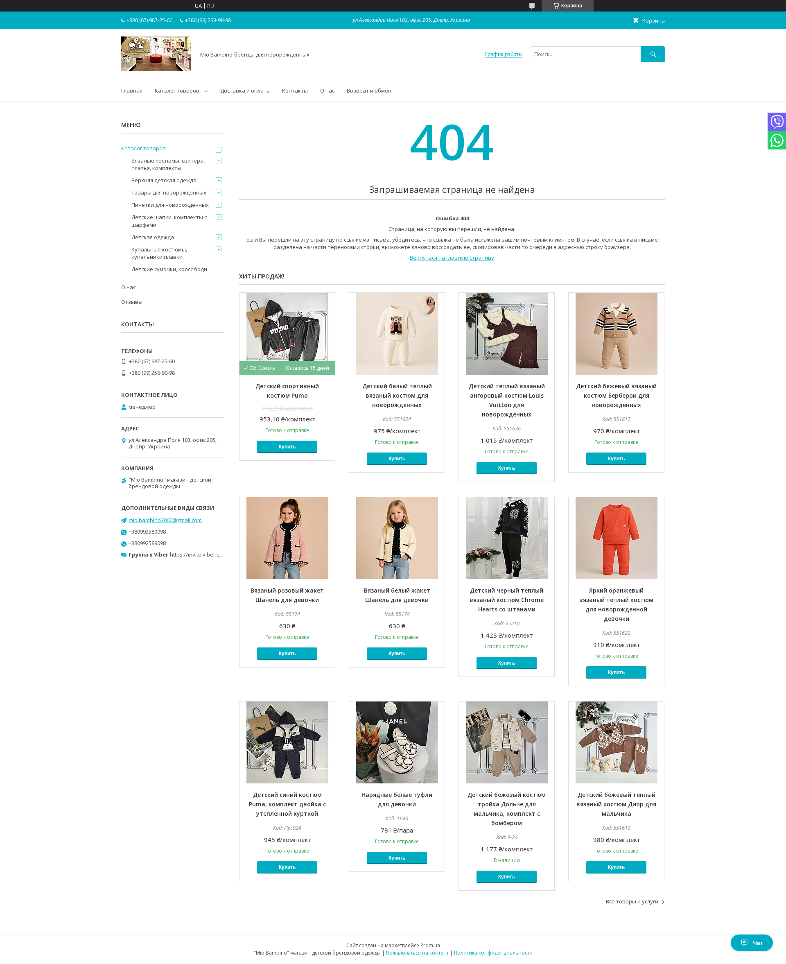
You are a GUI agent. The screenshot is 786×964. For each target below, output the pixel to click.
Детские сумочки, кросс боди (169, 269)
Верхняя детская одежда (163, 180)
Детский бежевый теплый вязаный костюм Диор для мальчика (616, 804)
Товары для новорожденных (168, 192)
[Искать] (653, 54)
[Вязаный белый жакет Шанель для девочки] (397, 538)
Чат (758, 942)
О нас (327, 90)
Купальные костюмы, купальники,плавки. (159, 253)
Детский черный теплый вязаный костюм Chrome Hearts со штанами (507, 599)
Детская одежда (152, 237)
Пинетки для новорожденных (170, 204)
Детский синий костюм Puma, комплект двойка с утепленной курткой (287, 804)
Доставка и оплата (245, 90)
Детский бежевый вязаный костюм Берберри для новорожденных (616, 395)
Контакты (295, 90)
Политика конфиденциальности (493, 952)
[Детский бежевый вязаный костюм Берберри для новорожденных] (616, 334)
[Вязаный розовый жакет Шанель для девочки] (287, 538)
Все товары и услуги (632, 901)
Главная (131, 90)
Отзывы (131, 301)
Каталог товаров (177, 90)
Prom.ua (430, 945)
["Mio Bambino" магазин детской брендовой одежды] (156, 69)
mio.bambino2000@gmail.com (165, 520)
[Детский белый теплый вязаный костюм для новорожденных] (397, 334)
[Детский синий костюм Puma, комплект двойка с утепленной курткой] (287, 742)
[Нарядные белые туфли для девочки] (397, 742)
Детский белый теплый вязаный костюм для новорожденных (397, 395)
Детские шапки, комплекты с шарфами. (169, 220)
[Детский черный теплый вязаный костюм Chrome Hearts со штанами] (506, 538)
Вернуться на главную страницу (452, 257)
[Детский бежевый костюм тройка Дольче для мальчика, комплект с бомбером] (506, 742)
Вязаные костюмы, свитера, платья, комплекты (168, 164)
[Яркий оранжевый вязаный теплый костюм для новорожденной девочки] (616, 538)
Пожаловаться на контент (417, 952)
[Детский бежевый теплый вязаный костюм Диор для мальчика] (616, 742)
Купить (287, 447)
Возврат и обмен (369, 90)
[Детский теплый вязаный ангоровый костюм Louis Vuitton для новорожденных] (506, 334)
